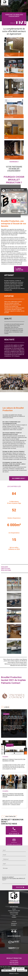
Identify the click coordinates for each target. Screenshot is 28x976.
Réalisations (14, 923)
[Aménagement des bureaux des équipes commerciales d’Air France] (14, 600)
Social (14, 915)
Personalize (22, 970)
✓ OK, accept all (18, 968)
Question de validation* (13, 878)
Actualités (13, 925)
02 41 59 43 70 (14, 834)
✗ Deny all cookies (8, 970)
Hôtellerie (14, 917)
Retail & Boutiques (14, 912)
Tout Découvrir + (14, 161)
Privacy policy (14, 973)
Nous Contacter (19, 269)
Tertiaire (14, 909)
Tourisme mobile (14, 914)
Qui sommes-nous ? (18, 478)
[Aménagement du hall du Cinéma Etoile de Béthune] (14, 584)
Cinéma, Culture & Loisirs (14, 910)
